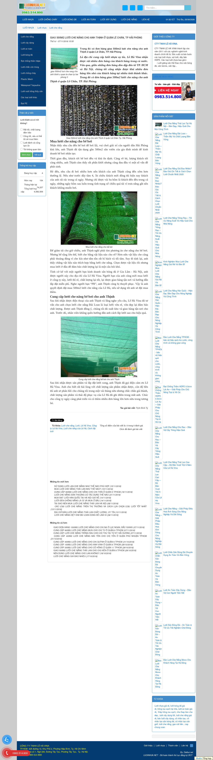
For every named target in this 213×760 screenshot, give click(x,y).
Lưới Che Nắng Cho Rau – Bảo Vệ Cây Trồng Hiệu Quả (177, 428)
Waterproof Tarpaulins (30, 85)
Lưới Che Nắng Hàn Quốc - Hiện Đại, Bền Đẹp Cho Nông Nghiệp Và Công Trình (177, 293)
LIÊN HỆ (146, 19)
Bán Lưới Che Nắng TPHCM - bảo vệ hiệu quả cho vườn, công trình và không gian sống (177, 340)
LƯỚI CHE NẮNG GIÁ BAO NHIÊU (69, 556)
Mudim (199, 758)
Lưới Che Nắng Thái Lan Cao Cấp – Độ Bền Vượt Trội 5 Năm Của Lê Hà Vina (177, 465)
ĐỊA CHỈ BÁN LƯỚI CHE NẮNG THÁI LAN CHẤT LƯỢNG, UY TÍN (84, 512)
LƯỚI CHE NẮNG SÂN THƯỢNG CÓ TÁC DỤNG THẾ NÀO (81, 494)
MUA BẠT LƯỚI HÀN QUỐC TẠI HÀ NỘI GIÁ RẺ (76, 497)
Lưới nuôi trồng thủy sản (32, 91)
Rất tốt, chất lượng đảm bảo (31, 131)
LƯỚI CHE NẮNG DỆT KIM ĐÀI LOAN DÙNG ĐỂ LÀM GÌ (80, 514)
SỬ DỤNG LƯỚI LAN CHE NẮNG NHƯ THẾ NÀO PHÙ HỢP (81, 486)
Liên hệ (184, 745)
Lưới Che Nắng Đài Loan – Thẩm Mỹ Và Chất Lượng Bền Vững (176, 136)
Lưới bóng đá (27, 54)
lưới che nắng (165, 724)
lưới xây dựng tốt (167, 715)
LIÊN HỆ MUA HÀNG (163, 76)
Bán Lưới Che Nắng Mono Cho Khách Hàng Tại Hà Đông (177, 661)
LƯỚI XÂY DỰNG (108, 19)
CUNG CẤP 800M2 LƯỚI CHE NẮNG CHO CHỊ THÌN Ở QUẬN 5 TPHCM (87, 491)
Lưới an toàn (26, 48)
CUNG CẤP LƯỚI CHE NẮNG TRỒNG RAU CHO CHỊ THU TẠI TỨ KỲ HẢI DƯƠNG (91, 532)
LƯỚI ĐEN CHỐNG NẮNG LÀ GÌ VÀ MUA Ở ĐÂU (76, 500)
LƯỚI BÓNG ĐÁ (69, 19)
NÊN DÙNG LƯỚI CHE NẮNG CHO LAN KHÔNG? (76, 553)
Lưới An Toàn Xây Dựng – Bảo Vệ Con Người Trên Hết (177, 591)
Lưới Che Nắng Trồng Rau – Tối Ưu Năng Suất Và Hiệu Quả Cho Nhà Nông (178, 221)
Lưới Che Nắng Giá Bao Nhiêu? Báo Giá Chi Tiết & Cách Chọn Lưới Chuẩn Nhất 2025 (177, 171)
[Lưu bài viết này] (146, 40)
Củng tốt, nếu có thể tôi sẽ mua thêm (32, 138)
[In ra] (141, 40)
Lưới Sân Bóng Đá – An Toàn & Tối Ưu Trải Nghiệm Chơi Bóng (177, 626)
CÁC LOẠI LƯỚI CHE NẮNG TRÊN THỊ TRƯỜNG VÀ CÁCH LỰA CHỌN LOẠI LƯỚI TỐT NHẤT (101, 506)
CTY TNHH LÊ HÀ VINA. (166, 44)
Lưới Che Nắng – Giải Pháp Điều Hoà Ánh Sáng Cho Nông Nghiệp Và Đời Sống (178, 511)
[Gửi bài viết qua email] (136, 40)
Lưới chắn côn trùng (30, 66)
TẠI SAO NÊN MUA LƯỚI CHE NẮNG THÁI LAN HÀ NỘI (80, 503)
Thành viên (173, 745)
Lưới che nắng (27, 36)
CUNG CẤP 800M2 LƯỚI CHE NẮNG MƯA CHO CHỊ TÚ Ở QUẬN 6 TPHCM (88, 530)
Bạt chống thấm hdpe (30, 60)
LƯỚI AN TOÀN (88, 19)
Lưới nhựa (160, 745)
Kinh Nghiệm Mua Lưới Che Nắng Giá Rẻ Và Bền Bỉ (175, 263)
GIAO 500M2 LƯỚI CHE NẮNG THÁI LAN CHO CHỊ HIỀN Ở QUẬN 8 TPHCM (88, 550)
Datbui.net (188, 752)
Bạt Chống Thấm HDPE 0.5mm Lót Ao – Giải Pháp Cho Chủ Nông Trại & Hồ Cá (177, 389)
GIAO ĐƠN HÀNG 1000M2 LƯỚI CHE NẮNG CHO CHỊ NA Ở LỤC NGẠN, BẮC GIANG (93, 527)
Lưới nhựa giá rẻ (162, 705)
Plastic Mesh (27, 79)
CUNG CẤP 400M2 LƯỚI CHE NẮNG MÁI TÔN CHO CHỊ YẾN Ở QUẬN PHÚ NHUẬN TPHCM (100, 535)
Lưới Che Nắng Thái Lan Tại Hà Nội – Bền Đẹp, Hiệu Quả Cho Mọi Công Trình (173, 126)
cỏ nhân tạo (180, 718)
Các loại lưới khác (29, 97)
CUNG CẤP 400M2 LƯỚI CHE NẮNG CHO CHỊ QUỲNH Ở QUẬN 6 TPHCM (87, 541)
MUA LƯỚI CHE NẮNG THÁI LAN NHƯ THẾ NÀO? (77, 488)
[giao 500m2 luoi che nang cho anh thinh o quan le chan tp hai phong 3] (64, 58)
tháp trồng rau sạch (167, 711)
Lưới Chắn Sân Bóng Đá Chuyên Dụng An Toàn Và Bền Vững (178, 554)
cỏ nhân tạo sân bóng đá (172, 720)
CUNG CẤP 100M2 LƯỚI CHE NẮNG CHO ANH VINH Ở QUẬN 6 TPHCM (87, 544)
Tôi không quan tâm (32, 149)
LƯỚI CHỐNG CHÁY (47, 19)
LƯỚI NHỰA (28, 19)
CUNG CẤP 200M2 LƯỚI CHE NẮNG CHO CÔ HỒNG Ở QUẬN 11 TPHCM (87, 547)
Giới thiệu (148, 745)
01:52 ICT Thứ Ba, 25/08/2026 (180, 19)
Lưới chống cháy (28, 72)
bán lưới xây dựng (165, 718)
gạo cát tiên (177, 724)
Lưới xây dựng (27, 42)
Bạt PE (24, 103)
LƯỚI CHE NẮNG (129, 19)
